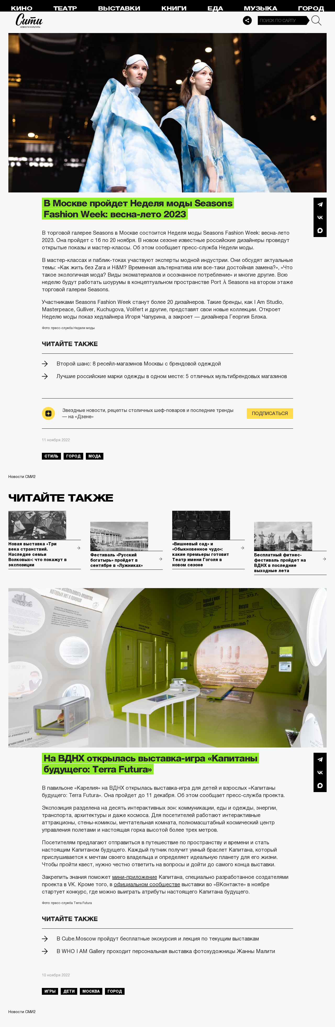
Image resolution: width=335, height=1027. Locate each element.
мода (94, 456)
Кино (21, 8)
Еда (215, 8)
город (73, 456)
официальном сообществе (147, 884)
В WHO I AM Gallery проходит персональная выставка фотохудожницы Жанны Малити (166, 951)
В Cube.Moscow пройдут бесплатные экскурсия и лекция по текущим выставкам (158, 939)
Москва (91, 991)
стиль (51, 456)
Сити (29, 20)
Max (320, 230)
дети (69, 991)
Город (311, 8)
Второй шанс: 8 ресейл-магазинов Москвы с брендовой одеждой (139, 364)
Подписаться (270, 413)
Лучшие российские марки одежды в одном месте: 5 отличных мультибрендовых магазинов (172, 376)
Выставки (119, 8)
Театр (65, 8)
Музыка (260, 8)
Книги (174, 8)
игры (49, 991)
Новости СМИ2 (22, 477)
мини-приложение (134, 877)
